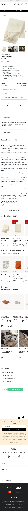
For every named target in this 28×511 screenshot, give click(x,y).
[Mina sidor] (15, 4)
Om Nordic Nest (6, 480)
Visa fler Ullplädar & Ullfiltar (9, 378)
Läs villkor (16, 442)
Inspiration (5, 475)
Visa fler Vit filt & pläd (7, 375)
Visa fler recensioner (14, 210)
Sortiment (4, 469)
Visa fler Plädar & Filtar (7, 381)
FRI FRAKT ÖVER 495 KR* (15, 0)
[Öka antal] (6, 389)
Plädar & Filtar (12, 13)
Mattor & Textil (4, 13)
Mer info (23, 97)
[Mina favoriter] (19, 4)
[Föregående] (2, 31)
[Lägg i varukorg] (10, 245)
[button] (5, 61)
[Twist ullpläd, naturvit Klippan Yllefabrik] (14, 31)
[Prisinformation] (7, 83)
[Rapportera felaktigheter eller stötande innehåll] (26, 173)
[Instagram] (14, 456)
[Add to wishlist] (7, 245)
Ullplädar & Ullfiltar (20, 13)
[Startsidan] (4, 4)
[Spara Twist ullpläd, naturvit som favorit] (25, 389)
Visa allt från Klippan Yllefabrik (9, 253)
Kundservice (5, 464)
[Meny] (26, 4)
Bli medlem (24, 77)
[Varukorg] (22, 4)
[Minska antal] (2, 389)
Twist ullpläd (4, 15)
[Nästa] (25, 31)
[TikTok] (18, 456)
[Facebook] (10, 456)
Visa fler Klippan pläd (7, 372)
